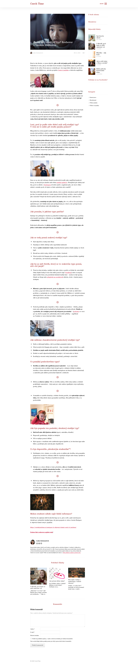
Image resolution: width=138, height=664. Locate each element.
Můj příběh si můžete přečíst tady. (72, 552)
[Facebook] (39, 543)
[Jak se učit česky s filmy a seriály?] (91, 63)
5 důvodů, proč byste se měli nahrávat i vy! (37, 587)
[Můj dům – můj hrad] (91, 54)
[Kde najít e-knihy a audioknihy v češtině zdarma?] (76, 573)
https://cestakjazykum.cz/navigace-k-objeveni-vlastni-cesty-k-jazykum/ (53, 527)
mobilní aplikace (62, 182)
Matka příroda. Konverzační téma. (101, 70)
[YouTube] (41, 543)
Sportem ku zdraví (100, 37)
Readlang (68, 272)
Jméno (32, 629)
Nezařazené (93, 100)
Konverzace (93, 97)
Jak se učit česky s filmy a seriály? (101, 62)
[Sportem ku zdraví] (91, 37)
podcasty (76, 311)
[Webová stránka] (37, 543)
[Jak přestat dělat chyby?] (57, 573)
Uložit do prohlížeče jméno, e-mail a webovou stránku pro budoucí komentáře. (52, 638)
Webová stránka (34, 635)
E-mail (32, 632)
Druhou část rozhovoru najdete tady (41, 532)
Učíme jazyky (93, 102)
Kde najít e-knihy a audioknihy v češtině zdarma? (74, 581)
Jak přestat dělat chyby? (57, 581)
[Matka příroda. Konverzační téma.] (91, 71)
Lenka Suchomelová (38, 53)
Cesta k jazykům (63, 70)
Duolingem (47, 185)
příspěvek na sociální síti (55, 277)
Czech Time (37, 3)
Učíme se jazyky (94, 105)
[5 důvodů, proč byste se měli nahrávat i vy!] (38, 576)
